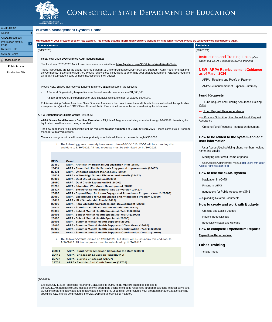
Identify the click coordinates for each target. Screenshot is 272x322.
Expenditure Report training (215, 235)
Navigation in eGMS (214, 179)
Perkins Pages (209, 251)
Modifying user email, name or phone (225, 156)
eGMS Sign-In (12, 60)
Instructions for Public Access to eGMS (225, 191)
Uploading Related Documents (220, 198)
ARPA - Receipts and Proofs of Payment (227, 79)
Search (5, 32)
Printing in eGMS (212, 185)
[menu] (16, 41)
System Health (9, 54)
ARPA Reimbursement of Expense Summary (229, 86)
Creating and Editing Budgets (219, 210)
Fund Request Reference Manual (223, 111)
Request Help (9, 49)
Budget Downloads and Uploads (221, 222)
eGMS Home (8, 28)
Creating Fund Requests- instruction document (230, 126)
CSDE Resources (11, 37)
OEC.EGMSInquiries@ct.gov (104, 293)
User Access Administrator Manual (222, 162)
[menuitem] (16, 28)
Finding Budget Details (215, 216)
